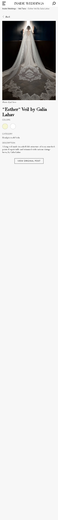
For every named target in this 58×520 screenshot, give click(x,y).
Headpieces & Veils (11, 138)
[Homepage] (29, 3)
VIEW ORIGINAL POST (29, 161)
